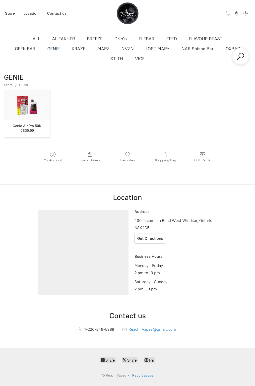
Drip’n (121, 39)
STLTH (116, 59)
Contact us (56, 13)
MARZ (103, 49)
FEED (171, 39)
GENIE (53, 49)
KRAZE (78, 49)
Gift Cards (202, 160)
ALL (36, 39)
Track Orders (90, 160)
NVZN (128, 49)
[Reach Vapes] (127, 13)
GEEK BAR (25, 49)
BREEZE (95, 39)
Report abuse (142, 375)
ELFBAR (146, 39)
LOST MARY (158, 49)
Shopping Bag (165, 160)
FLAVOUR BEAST (205, 39)
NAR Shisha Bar (198, 49)
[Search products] (240, 56)
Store (10, 13)
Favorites (127, 160)
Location (31, 13)
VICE (140, 59)
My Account (53, 160)
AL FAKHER (63, 39)
